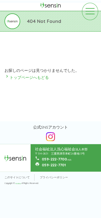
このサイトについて (17, 177)
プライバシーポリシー (54, 177)
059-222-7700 (54, 159)
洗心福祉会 (18, 183)
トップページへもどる (26, 77)
